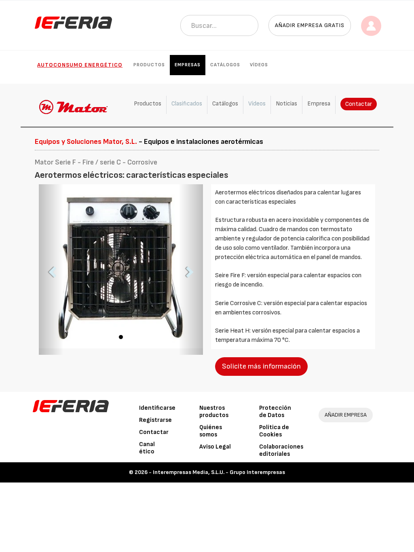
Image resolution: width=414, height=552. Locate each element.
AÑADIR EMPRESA (346, 414)
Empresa (318, 103)
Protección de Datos (275, 411)
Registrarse (155, 420)
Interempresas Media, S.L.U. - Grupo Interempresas (219, 472)
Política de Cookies (274, 430)
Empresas (188, 65)
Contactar (358, 104)
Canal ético (147, 447)
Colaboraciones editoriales (281, 450)
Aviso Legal (215, 447)
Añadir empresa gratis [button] (309, 25)
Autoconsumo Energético (80, 64)
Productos (149, 65)
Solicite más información (261, 366)
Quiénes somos (210, 430)
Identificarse (157, 408)
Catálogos (225, 65)
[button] (51, 269)
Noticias (286, 103)
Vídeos (259, 65)
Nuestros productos (213, 411)
